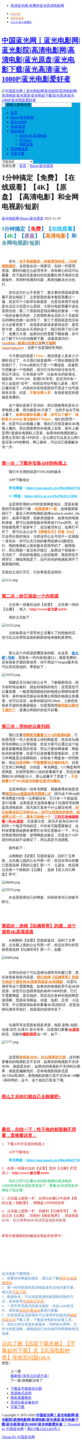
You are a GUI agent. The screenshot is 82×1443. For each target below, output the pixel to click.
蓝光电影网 (10, 218)
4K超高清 (17, 126)
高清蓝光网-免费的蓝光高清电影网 (37, 5)
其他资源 (17, 131)
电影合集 (26, 144)
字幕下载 (17, 153)
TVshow (25, 140)
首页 (13, 113)
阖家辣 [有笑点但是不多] (29, 1376)
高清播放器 (19, 149)
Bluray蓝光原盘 (22, 117)
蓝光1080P (18, 122)
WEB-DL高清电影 (33, 136)
